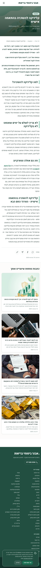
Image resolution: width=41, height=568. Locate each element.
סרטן (38, 520)
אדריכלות (36, 473)
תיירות (37, 529)
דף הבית (37, 41)
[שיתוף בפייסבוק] (27, 252)
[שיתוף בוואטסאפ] (33, 252)
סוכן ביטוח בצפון (34, 518)
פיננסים (37, 526)
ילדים (37, 495)
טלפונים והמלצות (15, 490)
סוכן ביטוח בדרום (15, 509)
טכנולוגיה (17, 487)
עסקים (37, 523)
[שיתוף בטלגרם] (22, 252)
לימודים (37, 501)
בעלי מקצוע (36, 478)
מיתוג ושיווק (16, 504)
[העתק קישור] (17, 252)
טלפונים (37, 490)
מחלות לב (17, 501)
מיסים (37, 504)
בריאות (18, 478)
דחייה (18, 563)
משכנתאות (36, 506)
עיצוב (18, 520)
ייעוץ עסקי (17, 492)
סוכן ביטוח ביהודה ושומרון (12, 512)
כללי (18, 495)
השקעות (36, 14)
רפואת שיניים (16, 526)
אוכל (18, 473)
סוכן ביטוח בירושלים (33, 515)
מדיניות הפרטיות (28, 558)
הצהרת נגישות (35, 548)
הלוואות (37, 481)
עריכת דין (17, 523)
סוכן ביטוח (36, 509)
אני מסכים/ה (27, 563)
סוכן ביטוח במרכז (15, 515)
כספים (18, 498)
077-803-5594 (30, 462)
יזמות (37, 492)
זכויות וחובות (35, 484)
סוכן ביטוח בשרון (15, 518)
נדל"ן (18, 506)
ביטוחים (17, 476)
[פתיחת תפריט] (4, 3)
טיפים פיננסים (35, 487)
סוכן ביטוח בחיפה (34, 512)
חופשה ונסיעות (15, 484)
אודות (37, 537)
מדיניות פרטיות (35, 543)
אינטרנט (37, 476)
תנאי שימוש (36, 546)
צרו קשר (37, 540)
